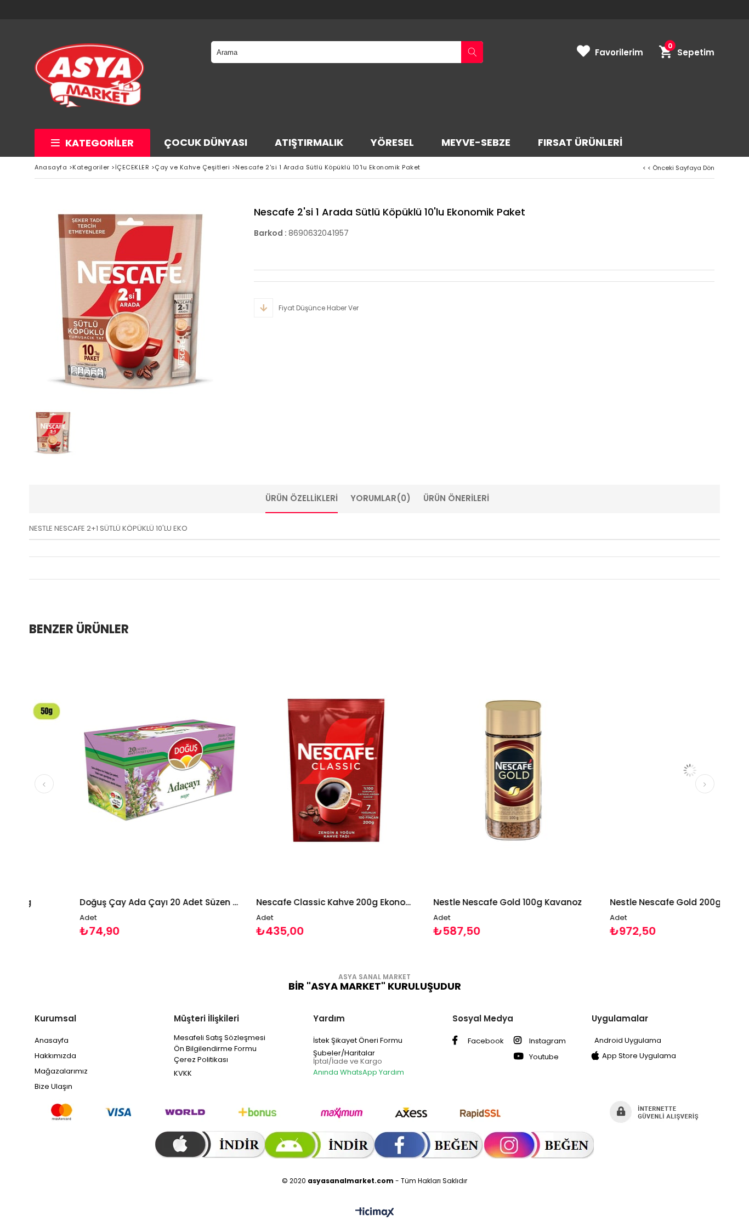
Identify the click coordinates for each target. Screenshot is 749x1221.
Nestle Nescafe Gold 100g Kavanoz (458, 902)
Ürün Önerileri (456, 498)
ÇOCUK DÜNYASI (205, 142)
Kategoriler (99, 143)
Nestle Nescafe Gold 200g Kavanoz (636, 902)
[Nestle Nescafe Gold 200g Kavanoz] (641, 770)
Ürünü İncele (148, 793)
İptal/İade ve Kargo (347, 1061)
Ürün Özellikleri (301, 498)
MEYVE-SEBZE (475, 142)
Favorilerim (619, 52)
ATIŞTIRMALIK (309, 142)
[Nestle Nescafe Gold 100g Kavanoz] (464, 770)
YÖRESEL (392, 142)
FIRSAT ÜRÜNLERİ (580, 142)
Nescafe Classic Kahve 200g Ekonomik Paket (287, 902)
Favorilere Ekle (110, 793)
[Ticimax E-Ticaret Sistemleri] (374, 1212)
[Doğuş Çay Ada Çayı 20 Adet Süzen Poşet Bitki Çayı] (110, 770)
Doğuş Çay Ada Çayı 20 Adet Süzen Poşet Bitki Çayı (110, 902)
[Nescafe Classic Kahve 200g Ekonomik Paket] (287, 770)
